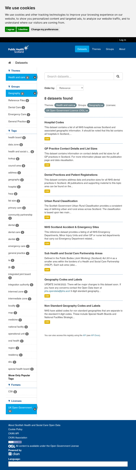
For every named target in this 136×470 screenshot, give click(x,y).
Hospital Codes (54, 122)
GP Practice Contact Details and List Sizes (70, 148)
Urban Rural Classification (61, 201)
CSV (47, 138)
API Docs (95, 335)
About (122, 49)
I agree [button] (10, 29)
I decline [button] (23, 29)
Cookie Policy (15, 429)
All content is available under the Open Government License (47, 445)
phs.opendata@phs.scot (57, 291)
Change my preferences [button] (44, 29)
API (84, 335)
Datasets (82, 49)
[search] (118, 76)
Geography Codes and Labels (63, 279)
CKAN (14, 454)
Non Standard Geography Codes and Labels (72, 306)
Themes (96, 49)
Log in (122, 39)
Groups (110, 49)
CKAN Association (17, 437)
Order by (49, 88)
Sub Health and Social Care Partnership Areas (73, 253)
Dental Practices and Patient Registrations (71, 175)
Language (14, 459)
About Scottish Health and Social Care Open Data (34, 425)
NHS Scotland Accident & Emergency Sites (71, 227)
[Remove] (74, 105)
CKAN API (13, 433)
